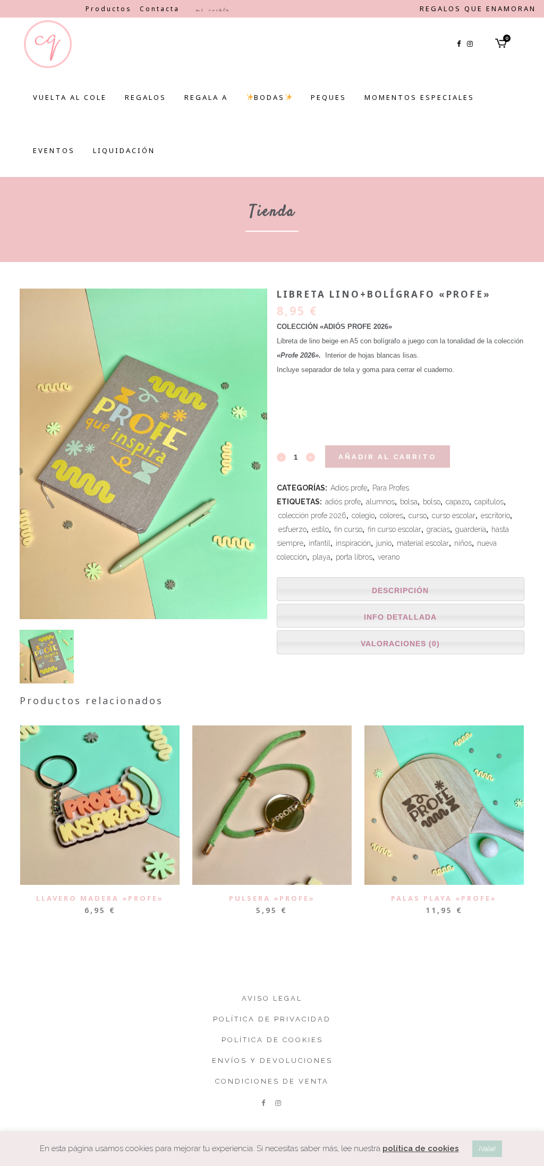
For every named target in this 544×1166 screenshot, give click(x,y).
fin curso (348, 529)
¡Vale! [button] (487, 1149)
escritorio (495, 515)
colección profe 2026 (312, 515)
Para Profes (390, 488)
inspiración (353, 543)
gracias (438, 529)
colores (391, 515)
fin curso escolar (394, 529)
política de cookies (420, 1148)
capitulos (489, 501)
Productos (109, 8)
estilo (320, 529)
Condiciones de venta (272, 1081)
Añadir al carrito (387, 457)
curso (418, 515)
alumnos (380, 501)
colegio (363, 515)
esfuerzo (292, 529)
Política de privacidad (272, 1019)
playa (321, 557)
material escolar (423, 543)
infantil (319, 543)
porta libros (354, 557)
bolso (431, 501)
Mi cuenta (213, 9)
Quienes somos (43, 8)
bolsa (409, 501)
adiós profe (343, 501)
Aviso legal (272, 998)
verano (389, 557)
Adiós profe (348, 488)
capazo (457, 501)
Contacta (160, 8)
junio (384, 543)
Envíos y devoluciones (272, 1060)
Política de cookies (272, 1040)
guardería (470, 529)
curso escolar (453, 515)
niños (463, 543)
